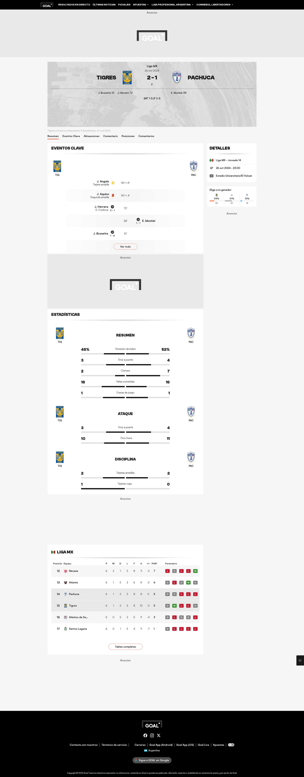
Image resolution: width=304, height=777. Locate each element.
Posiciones (128, 136)
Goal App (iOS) (185, 744)
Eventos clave (71, 136)
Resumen (53, 136)
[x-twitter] (158, 736)
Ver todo (125, 246)
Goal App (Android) (161, 744)
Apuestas (218, 744)
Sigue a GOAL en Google (154, 760)
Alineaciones (91, 136)
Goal (86, 773)
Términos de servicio (114, 744)
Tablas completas (125, 646)
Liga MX (152, 66)
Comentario (110, 136)
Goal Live (203, 744)
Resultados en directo (74, 4)
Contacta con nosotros (84, 744)
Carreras (140, 744)
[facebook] (145, 736)
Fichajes (124, 4)
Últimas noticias (104, 4)
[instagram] (152, 736)
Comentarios (146, 136)
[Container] (92, 77)
